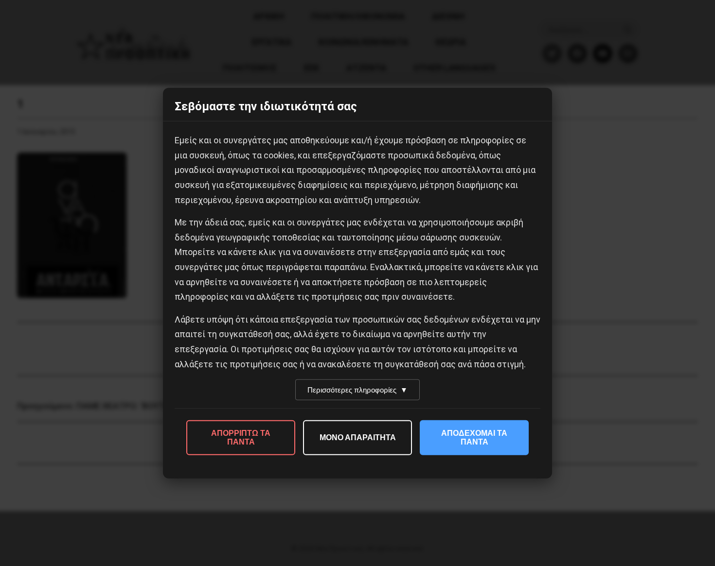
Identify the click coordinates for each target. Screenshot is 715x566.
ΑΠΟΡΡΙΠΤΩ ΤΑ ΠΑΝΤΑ (240, 437)
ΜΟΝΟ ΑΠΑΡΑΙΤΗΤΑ (358, 437)
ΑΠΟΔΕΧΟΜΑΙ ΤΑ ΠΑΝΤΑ (474, 437)
